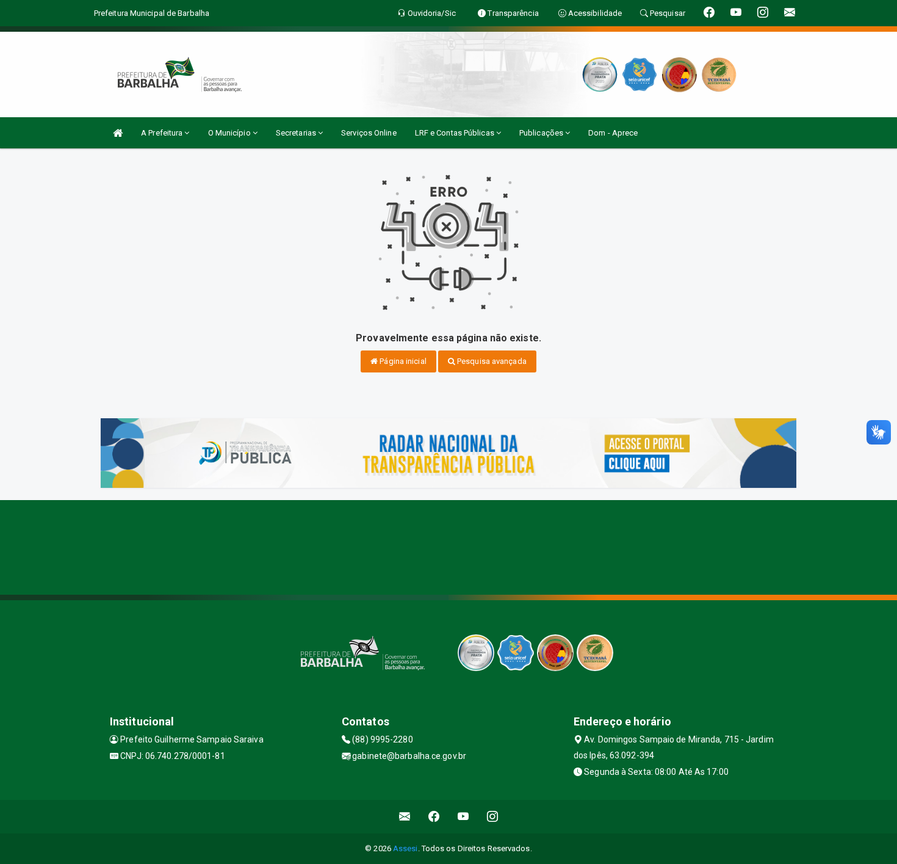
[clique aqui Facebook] (434, 816)
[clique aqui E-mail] (405, 816)
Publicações (542, 132)
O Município (230, 132)
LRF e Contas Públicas (455, 132)
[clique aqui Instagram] (492, 816)
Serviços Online (369, 132)
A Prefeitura (162, 132)
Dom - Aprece (613, 132)
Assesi (405, 848)
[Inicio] (118, 132)
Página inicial (402, 361)
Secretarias (297, 132)
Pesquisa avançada (491, 361)
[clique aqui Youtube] (463, 816)
